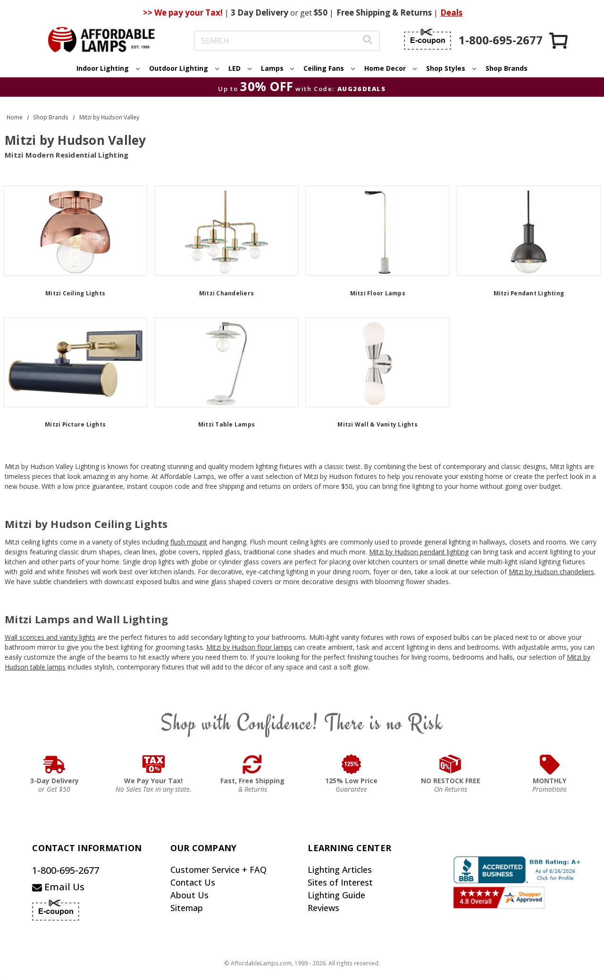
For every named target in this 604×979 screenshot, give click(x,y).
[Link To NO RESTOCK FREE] (451, 764)
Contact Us (192, 882)
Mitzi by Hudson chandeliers (551, 571)
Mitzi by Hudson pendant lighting (419, 551)
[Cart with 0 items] (559, 40)
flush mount (188, 541)
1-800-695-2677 (65, 870)
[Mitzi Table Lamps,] (226, 362)
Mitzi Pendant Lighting (529, 293)
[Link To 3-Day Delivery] (54, 764)
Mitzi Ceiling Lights (75, 293)
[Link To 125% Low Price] (351, 764)
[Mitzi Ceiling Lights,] (75, 231)
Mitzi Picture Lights (75, 424)
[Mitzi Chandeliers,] (226, 231)
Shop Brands (507, 68)
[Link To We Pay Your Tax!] (154, 764)
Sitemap (186, 907)
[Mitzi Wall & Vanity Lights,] (377, 362)
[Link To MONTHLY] (550, 764)
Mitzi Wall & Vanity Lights (377, 424)
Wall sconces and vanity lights (50, 637)
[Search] (367, 40)
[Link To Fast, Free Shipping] (252, 764)
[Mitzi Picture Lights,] (75, 362)
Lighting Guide (336, 895)
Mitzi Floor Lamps (377, 293)
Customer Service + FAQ (218, 869)
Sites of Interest (340, 882)
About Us (189, 895)
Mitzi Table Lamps (226, 424)
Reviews (323, 907)
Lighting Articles (340, 869)
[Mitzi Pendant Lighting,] (528, 231)
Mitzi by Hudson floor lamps (249, 647)
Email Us (63, 886)
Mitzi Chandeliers (226, 293)
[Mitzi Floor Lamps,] (377, 231)
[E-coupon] (427, 39)
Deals (451, 12)
